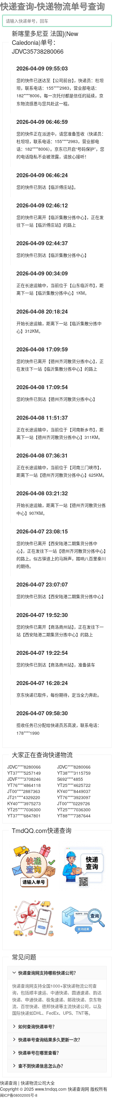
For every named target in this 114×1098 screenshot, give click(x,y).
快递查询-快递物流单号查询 (52, 6)
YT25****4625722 (74, 785)
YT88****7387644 (74, 816)
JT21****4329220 (23, 797)
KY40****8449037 (74, 791)
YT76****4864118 (24, 785)
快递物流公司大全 (38, 1083)
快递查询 (8, 1083)
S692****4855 (70, 779)
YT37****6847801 (24, 816)
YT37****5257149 (24, 773)
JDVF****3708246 (24, 779)
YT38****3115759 (74, 773)
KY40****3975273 (24, 803)
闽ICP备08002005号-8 (18, 1095)
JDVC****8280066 (24, 767)
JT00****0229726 (73, 803)
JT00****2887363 (23, 791)
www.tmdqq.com (51, 1089)
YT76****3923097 (74, 797)
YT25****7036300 (24, 809)
